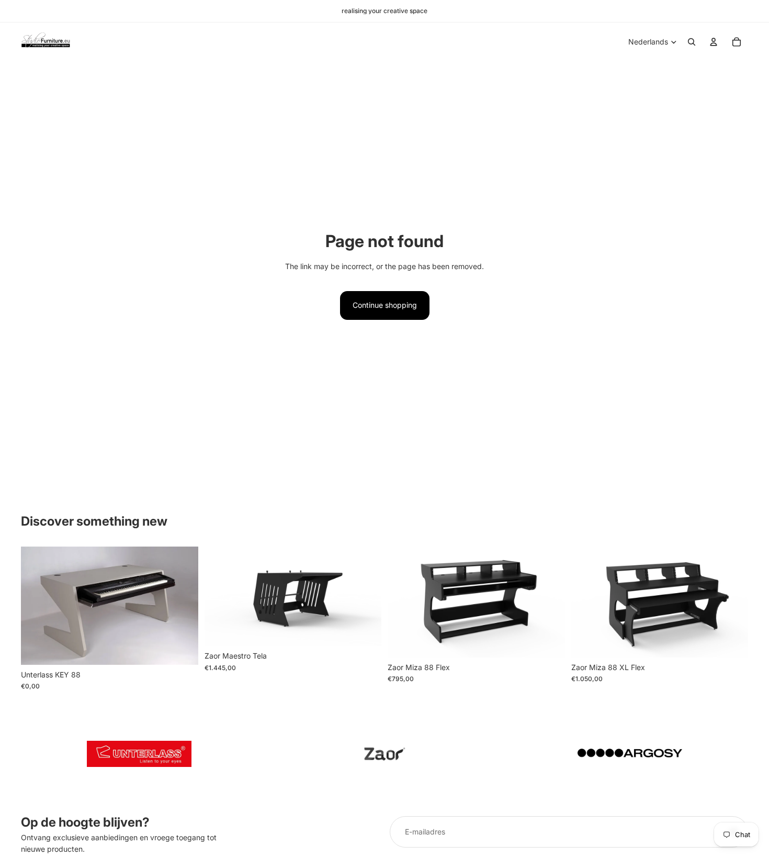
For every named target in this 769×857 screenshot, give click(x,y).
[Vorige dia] (36, 605)
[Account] (713, 41)
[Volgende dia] (182, 605)
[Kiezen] (365, 630)
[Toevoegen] (182, 648)
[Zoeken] (691, 41)
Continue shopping (385, 304)
